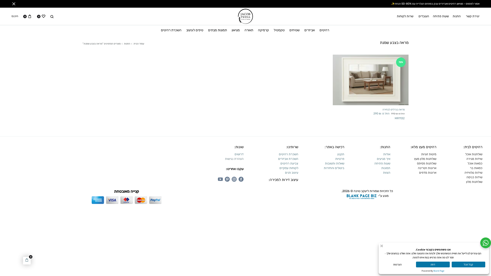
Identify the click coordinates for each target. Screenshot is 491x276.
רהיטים (324, 30)
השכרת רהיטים (171, 30)
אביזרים (309, 30)
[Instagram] (234, 179)
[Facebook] (241, 179)
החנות (457, 16)
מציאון (236, 30)
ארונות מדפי (428, 172)
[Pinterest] (227, 179)
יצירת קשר (472, 16)
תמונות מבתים (217, 30)
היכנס (15, 16)
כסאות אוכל (475, 163)
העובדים (424, 16)
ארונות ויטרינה (427, 168)
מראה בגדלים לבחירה (393, 109)
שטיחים (294, 30)
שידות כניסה (474, 177)
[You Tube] (220, 179)
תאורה (249, 30)
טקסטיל (279, 30)
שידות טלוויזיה (473, 172)
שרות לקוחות (405, 16)
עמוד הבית (138, 43)
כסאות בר (476, 168)
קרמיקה (263, 30)
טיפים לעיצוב (194, 30)
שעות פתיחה (441, 16)
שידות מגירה (474, 159)
